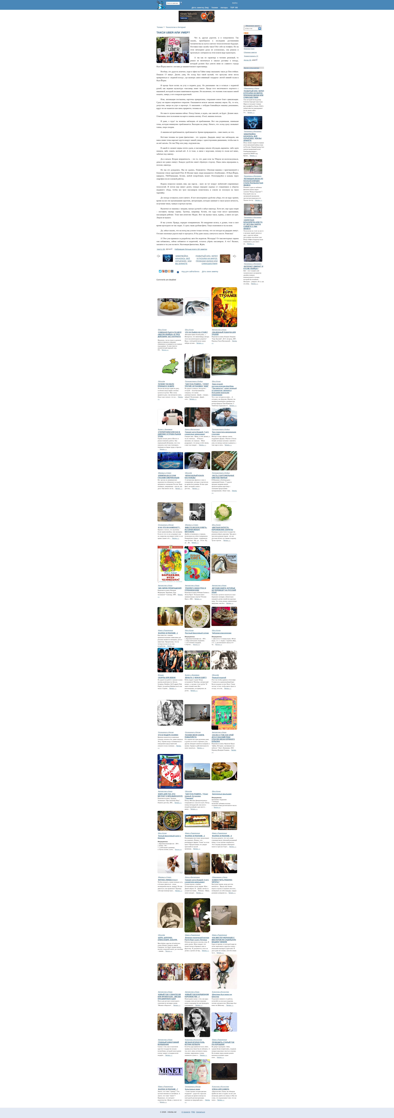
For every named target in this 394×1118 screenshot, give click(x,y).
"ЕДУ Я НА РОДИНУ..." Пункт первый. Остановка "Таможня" (196, 796)
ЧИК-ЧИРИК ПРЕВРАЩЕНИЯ (170, 588)
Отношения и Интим (166, 525)
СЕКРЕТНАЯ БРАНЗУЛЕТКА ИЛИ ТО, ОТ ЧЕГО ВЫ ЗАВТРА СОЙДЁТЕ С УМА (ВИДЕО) (253, 224)
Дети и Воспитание (192, 429)
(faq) (207, 7)
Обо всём (161, 381)
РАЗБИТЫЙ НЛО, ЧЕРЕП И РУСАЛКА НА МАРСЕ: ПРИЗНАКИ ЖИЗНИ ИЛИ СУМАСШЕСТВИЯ (207, 259)
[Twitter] (160, 271)
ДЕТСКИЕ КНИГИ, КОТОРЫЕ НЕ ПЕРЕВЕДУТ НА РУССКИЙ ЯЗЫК (224, 590)
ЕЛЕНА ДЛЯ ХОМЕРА (220, 1089)
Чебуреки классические (221, 633)
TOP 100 (234, 7)
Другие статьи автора (251, 68)
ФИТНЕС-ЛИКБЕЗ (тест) (168, 880)
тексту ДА (161, 249)
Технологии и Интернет (176, 27)
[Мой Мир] (172, 271)
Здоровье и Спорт (164, 473)
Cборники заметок (250, 52)
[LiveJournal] (175, 271)
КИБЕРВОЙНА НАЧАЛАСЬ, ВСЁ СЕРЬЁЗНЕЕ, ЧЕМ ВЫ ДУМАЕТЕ (183, 259)
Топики (214, 7)
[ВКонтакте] (166, 271)
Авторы (224, 7)
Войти (234, 3)
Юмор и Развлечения (165, 630)
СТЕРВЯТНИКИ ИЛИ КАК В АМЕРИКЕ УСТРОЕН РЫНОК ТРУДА (169, 434)
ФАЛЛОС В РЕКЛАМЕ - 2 (195, 836)
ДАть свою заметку (210, 271)
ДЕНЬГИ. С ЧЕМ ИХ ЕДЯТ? (196, 677)
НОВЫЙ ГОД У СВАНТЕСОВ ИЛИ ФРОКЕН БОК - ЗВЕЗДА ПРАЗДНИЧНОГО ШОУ (169, 997)
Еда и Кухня (162, 329)
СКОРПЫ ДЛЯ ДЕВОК (167, 677)
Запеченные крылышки (221, 794)
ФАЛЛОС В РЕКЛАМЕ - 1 (168, 633)
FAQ (193, 1112)
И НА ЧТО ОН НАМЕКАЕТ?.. (169, 527)
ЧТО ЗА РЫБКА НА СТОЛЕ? (196, 332)
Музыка (161, 675)
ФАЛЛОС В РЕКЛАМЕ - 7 (168, 1089)
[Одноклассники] (169, 271)
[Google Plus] (163, 271)
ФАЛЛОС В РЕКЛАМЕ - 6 (222, 836)
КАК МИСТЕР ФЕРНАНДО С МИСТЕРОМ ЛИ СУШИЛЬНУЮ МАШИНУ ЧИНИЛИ (224, 940)
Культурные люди (192, 1089)
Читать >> (165, 350)
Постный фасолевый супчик (197, 633)
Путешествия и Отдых (194, 381)
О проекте (186, 1112)
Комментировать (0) (251, 56)
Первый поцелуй (219, 677)
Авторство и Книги (219, 329)
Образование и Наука (251, 88)
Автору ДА (247, 60)
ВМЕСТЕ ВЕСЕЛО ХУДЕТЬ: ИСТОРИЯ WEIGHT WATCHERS (196, 530)
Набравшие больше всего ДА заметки (191, 249)
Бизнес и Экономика (165, 429)
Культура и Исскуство (220, 992)
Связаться (200, 1112)
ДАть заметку (198, 7)
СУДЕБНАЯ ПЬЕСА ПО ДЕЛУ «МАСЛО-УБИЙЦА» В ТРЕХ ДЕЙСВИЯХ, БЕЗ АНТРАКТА (170, 334)
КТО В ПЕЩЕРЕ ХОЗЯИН (168, 735)
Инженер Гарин (249, 49)
